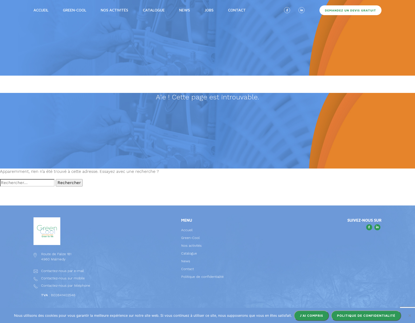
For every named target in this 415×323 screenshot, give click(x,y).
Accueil (41, 10)
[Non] (409, 315)
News (184, 10)
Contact (237, 10)
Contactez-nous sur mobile (63, 278)
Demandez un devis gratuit (350, 10)
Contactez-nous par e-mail (62, 271)
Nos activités (191, 245)
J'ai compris (311, 315)
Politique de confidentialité (202, 277)
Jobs (209, 10)
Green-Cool (74, 10)
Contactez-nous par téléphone (65, 285)
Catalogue (189, 253)
